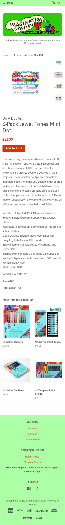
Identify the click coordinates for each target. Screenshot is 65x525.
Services (32, 433)
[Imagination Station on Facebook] (29, 489)
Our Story (33, 428)
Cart (59, 3)
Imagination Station (36, 500)
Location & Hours (33, 439)
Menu (10, 2)
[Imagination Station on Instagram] (36, 489)
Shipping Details (32, 462)
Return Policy (32, 456)
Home (5, 55)
